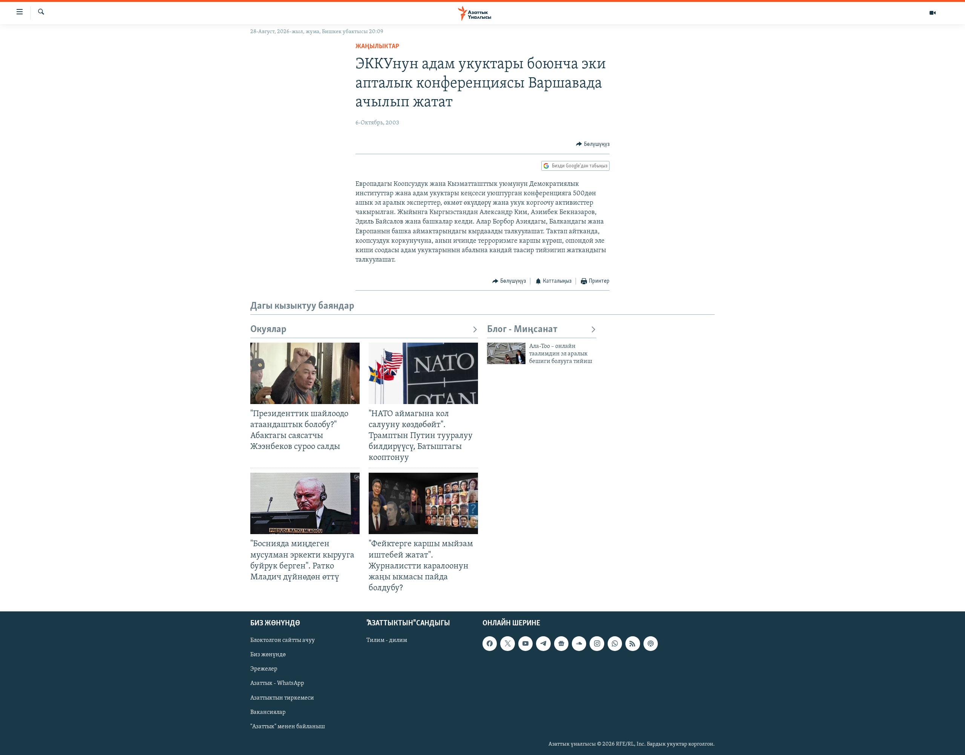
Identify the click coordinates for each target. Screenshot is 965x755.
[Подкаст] (650, 643)
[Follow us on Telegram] (543, 643)
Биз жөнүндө (268, 655)
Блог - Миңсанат (522, 330)
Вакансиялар (268, 712)
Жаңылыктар (377, 46)
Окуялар (268, 330)
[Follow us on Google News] (561, 643)
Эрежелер (263, 669)
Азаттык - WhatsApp (277, 684)
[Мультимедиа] (932, 13)
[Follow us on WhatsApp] (615, 643)
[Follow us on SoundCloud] (579, 643)
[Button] (593, 144)
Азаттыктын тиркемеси (282, 698)
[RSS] (632, 643)
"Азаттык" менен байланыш (287, 727)
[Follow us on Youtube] (525, 643)
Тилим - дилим (386, 640)
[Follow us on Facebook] (489, 643)
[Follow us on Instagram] (597, 643)
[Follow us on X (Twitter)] (507, 643)
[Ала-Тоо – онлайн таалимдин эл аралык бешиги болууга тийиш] (506, 353)
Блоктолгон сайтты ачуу (282, 640)
